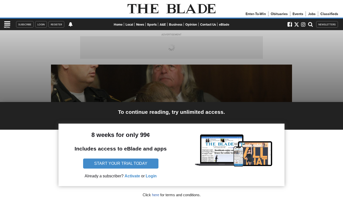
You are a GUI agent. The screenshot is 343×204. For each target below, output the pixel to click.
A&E (163, 24)
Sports (152, 24)
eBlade (224, 24)
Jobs (312, 13)
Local (129, 24)
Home (118, 24)
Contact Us (208, 24)
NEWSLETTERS (327, 24)
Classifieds (329, 13)
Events (298, 13)
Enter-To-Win (256, 13)
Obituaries (279, 13)
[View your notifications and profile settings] (71, 24)
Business (175, 24)
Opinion (191, 24)
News (140, 24)
